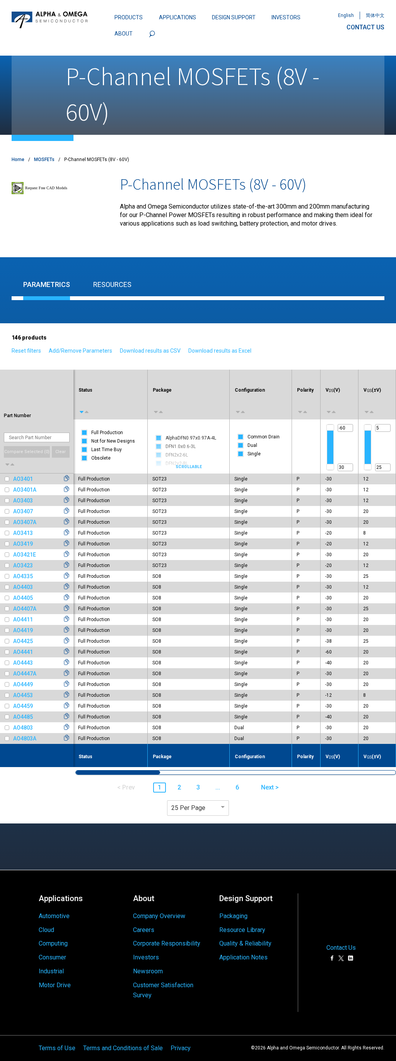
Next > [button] (270, 787)
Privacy (181, 1048)
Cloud (46, 930)
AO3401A (24, 489)
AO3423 (23, 565)
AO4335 (23, 576)
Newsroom (148, 971)
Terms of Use (57, 1048)
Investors (146, 957)
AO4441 (23, 652)
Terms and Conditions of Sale (123, 1048)
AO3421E (24, 554)
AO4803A (24, 738)
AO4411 (23, 619)
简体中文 (375, 15)
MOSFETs (44, 159)
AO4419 (23, 630)
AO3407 (23, 511)
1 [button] (159, 787)
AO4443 (23, 662)
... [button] (217, 787)
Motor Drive (55, 985)
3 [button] (198, 787)
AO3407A (24, 522)
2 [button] (179, 787)
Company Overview (159, 916)
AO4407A (24, 608)
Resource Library (242, 930)
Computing (53, 943)
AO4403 (23, 587)
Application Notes (243, 957)
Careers (143, 930)
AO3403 (23, 500)
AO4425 (23, 641)
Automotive (54, 916)
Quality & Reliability (245, 943)
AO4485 (23, 717)
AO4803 (23, 727)
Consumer (52, 957)
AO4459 (23, 706)
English (346, 15)
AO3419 (23, 544)
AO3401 (23, 479)
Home (18, 159)
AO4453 (23, 695)
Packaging (233, 916)
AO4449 (23, 684)
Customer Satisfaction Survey (163, 990)
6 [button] (237, 787)
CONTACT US (365, 27)
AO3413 (23, 533)
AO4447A (24, 673)
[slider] (330, 427)
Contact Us (341, 947)
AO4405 (23, 598)
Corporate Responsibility (166, 943)
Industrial (51, 971)
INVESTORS (285, 17)
